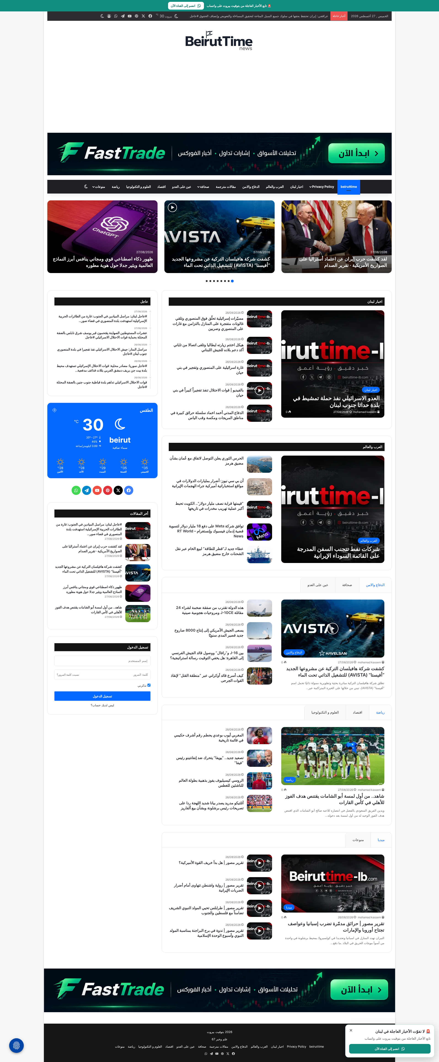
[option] (336, 236)
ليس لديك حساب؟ (102, 705)
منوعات (100, 187)
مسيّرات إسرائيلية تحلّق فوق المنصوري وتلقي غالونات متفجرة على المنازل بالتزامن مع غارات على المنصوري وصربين (208, 323)
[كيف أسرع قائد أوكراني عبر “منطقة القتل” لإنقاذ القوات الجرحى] (259, 676)
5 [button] (218, 281)
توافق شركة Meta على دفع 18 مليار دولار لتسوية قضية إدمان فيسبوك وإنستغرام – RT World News (206, 531)
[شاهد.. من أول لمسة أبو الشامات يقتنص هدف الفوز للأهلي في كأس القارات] (336, 236)
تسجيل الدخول (102, 696)
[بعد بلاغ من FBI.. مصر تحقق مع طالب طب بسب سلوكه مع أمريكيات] (219, 236)
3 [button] (225, 281)
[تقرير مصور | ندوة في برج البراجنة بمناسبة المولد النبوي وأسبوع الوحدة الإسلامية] (259, 931)
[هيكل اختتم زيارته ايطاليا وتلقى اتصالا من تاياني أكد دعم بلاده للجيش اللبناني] (259, 345)
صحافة (204, 187)
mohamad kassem (364, 412)
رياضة (116, 187)
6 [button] (214, 281)
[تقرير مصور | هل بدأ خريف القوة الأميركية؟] (259, 863)
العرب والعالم (275, 187)
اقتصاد (161, 187)
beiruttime (349, 187)
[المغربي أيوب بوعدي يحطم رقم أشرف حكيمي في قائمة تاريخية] (259, 735)
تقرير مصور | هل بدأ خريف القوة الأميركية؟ (211, 862)
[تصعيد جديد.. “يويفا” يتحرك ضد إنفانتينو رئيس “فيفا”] (259, 758)
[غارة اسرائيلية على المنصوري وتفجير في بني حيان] (259, 368)
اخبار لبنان (296, 187)
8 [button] (207, 281)
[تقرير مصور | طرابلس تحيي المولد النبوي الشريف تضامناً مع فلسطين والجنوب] (259, 908)
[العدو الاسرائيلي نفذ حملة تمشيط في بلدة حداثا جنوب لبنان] (333, 364)
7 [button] (210, 281)
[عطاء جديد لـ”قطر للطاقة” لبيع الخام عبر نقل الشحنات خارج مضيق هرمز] (259, 554)
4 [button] (221, 281)
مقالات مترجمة (226, 187)
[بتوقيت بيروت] (219, 40)
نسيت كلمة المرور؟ (68, 674)
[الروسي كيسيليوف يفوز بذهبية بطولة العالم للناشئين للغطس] (259, 780)
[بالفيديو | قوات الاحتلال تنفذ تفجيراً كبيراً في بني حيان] (259, 390)
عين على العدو (181, 187)
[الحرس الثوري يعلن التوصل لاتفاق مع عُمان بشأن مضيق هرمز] (259, 464)
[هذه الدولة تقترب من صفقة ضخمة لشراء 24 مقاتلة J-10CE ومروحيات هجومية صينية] (259, 608)
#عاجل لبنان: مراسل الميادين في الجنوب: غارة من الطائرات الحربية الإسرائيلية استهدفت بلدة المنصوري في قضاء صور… (89, 529)
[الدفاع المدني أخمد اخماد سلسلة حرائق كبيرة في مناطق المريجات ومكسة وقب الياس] (259, 413)
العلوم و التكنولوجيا (138, 187)
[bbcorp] (219, 154)
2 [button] (228, 281)
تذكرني (142, 685)
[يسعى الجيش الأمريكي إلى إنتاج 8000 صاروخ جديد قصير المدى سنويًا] (259, 630)
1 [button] (232, 281)
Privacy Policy (323, 187)
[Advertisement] (219, 92)
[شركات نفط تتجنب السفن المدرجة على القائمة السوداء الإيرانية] (102, 236)
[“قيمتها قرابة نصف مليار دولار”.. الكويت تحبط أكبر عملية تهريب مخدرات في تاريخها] (259, 509)
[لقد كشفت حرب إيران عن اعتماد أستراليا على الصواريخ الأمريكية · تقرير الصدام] (137, 552)
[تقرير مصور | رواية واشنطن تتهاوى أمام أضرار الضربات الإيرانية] (259, 885)
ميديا (381, 840)
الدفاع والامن (251, 187)
